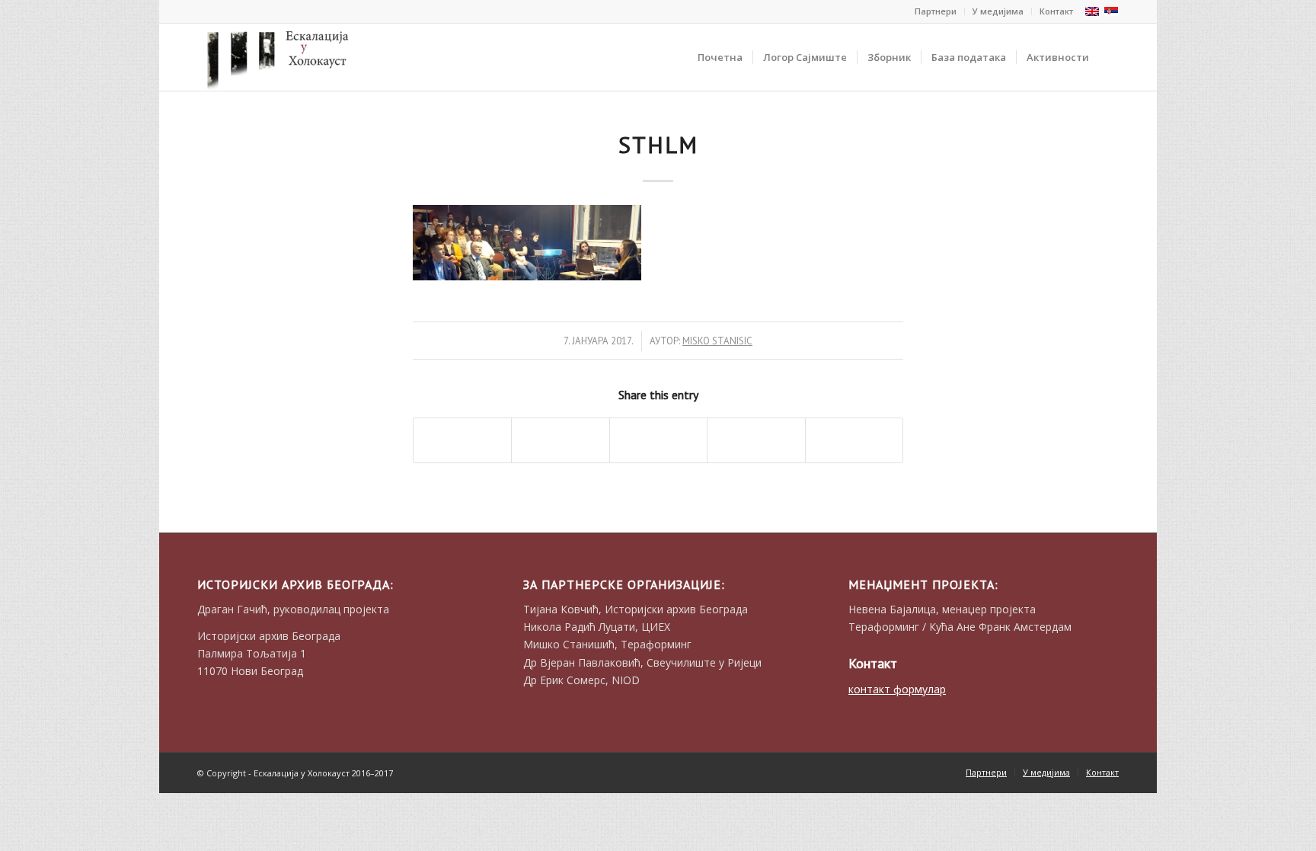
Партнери (936, 11)
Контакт (1056, 11)
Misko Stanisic (717, 340)
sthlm (658, 144)
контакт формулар (897, 689)
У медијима (998, 11)
